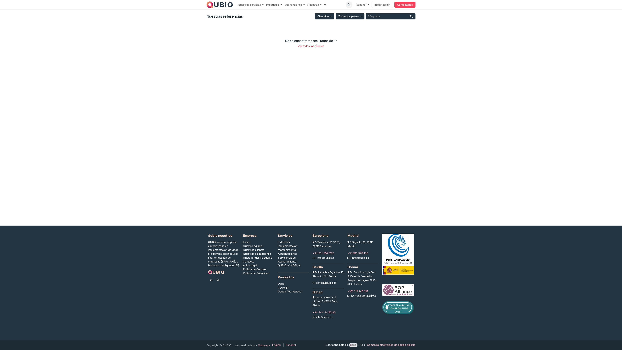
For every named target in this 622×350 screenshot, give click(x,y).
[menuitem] (251, 4)
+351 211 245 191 (357, 291)
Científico (323, 16)
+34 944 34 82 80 (324, 312)
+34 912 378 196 (357, 253)
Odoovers (264, 345)
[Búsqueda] (411, 16)
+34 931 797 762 (323, 253)
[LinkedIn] (211, 279)
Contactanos (405, 4)
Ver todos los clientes (311, 46)
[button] (349, 4)
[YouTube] (218, 279)
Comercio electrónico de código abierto (391, 344)
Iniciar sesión (382, 4)
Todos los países (348, 16)
